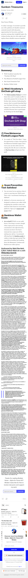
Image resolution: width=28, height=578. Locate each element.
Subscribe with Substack (15, 555)
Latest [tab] (7, 505)
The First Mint (10, 150)
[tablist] (5, 505)
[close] (23, 529)
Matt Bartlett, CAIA (13, 514)
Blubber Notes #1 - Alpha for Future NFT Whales (9, 512)
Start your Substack (10, 571)
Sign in (24, 2)
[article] (14, 513)
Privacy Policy (19, 562)
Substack (6, 574)
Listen (24, 14)
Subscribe (19, 2)
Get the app (22, 571)
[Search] (25, 505)
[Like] (2, 18)
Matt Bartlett (8, 13)
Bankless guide (19, 236)
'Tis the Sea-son (6, 521)
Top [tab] (3, 505)
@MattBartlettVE (8, 253)
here (21, 112)
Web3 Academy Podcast (14, 95)
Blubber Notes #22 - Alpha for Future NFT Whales (9, 523)
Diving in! (4, 509)
